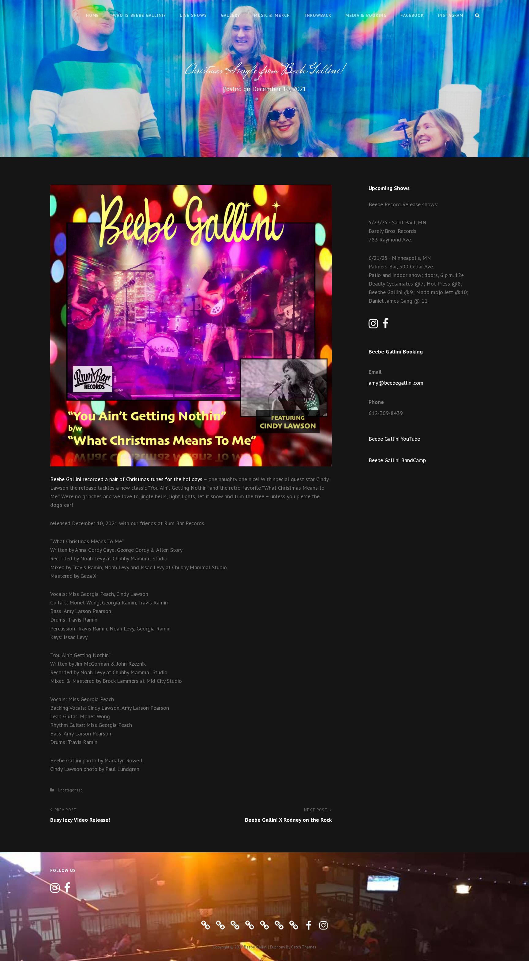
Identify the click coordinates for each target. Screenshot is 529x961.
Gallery (230, 15)
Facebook (412, 15)
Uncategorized (70, 790)
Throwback (318, 15)
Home (92, 15)
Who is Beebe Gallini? (139, 15)
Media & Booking (366, 15)
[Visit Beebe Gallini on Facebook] (385, 325)
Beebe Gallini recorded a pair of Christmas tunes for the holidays (126, 479)
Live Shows (193, 15)
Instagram (450, 15)
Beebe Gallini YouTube (394, 438)
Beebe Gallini (255, 947)
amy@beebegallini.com (396, 382)
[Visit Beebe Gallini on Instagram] (373, 325)
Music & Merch (272, 15)
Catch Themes (303, 947)
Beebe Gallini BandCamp (397, 460)
